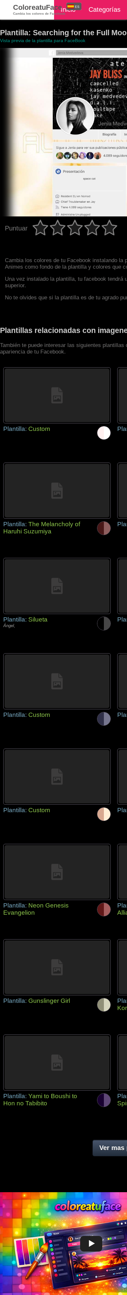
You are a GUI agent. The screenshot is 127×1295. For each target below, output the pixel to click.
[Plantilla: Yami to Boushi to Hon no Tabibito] (57, 1062)
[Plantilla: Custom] (57, 395)
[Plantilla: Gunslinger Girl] (57, 967)
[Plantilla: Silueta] (57, 586)
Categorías (104, 9)
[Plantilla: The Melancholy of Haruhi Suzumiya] (57, 491)
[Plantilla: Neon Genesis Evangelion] (57, 872)
